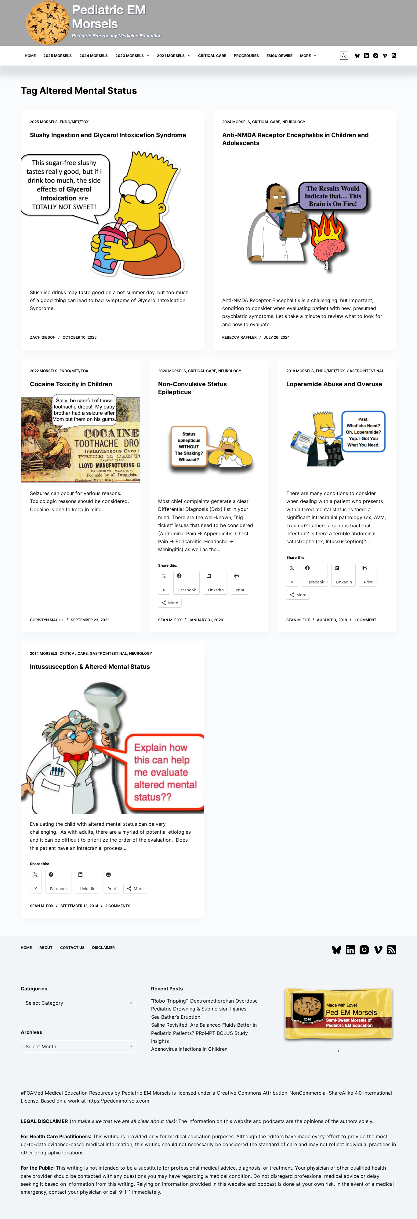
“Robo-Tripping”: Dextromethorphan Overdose (204, 1001)
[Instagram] (375, 55)
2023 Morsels (129, 55)
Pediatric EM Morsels (146, 1093)
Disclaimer (103, 947)
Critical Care (212, 55)
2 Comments (117, 906)
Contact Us (72, 947)
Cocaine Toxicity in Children (71, 384)
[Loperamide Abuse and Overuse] (336, 438)
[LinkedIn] (366, 55)
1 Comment (365, 620)
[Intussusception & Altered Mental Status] (112, 745)
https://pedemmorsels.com (118, 1101)
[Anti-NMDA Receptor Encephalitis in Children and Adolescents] (304, 221)
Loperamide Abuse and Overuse (334, 384)
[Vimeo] (385, 55)
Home (30, 55)
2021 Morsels (171, 55)
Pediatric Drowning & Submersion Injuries (198, 1009)
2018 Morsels (300, 371)
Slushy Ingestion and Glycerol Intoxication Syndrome (108, 135)
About (46, 947)
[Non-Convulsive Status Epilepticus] (208, 446)
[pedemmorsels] (338, 1014)
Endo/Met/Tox (74, 121)
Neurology (293, 121)
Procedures (246, 55)
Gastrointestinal (365, 371)
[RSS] (394, 55)
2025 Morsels (57, 55)
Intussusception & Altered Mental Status (90, 666)
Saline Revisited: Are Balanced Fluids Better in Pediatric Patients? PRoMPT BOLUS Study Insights (204, 1033)
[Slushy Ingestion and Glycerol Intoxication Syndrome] (112, 213)
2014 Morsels (43, 653)
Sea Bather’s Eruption (175, 1017)
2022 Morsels (43, 371)
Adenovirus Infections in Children (189, 1049)
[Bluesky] (357, 55)
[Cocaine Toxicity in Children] (80, 438)
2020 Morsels (172, 371)
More (305, 55)
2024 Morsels (93, 55)
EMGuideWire (279, 55)
